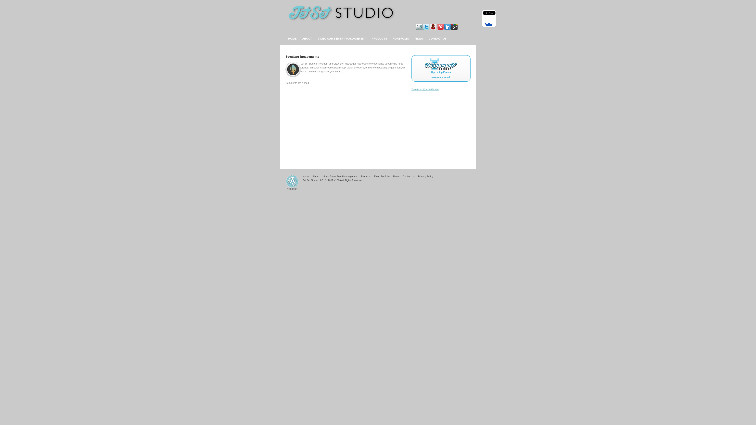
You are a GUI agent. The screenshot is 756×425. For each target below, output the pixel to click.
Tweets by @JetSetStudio (425, 89)
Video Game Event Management (342, 38)
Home (292, 38)
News (419, 38)
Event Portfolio (382, 176)
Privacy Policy (425, 176)
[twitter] (426, 25)
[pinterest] (440, 25)
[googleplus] (454, 25)
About (307, 38)
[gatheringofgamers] (433, 25)
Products (379, 38)
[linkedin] (447, 25)
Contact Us (438, 38)
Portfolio (401, 38)
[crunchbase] (419, 25)
